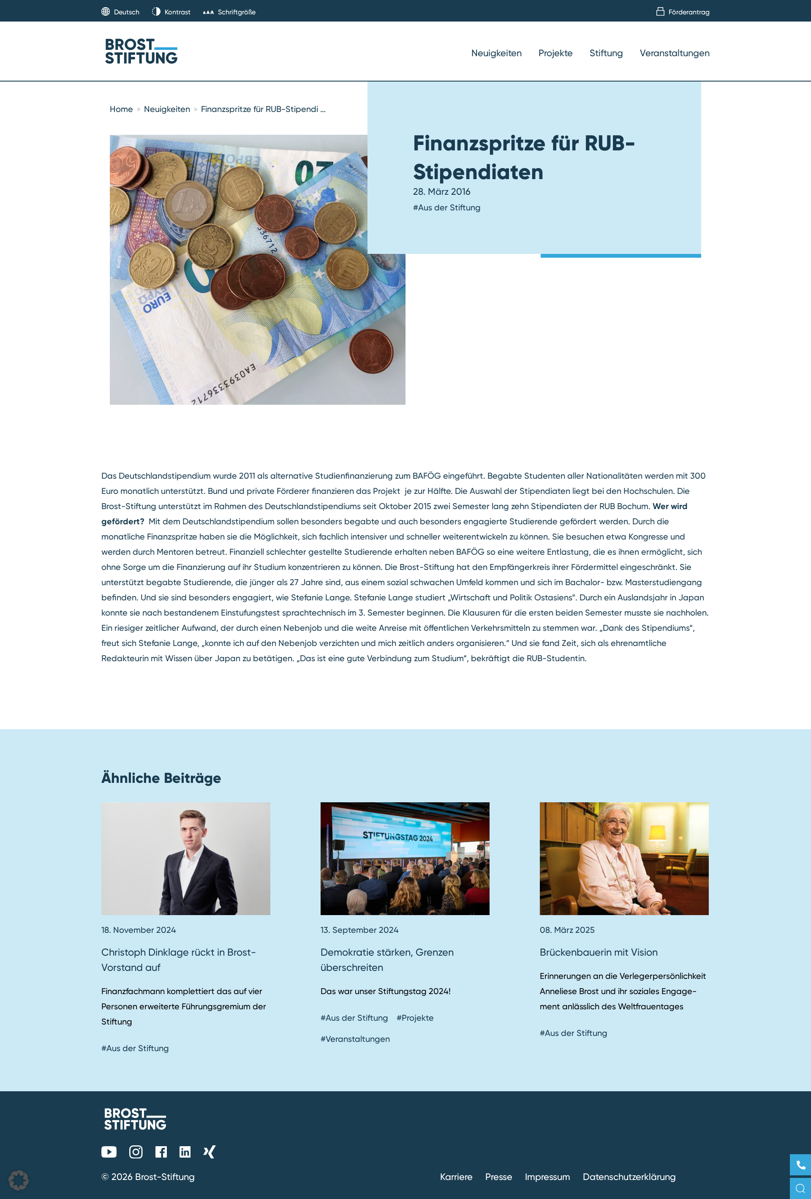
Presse (498, 1176)
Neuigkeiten (496, 52)
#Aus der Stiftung (447, 207)
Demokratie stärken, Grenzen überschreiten (387, 959)
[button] (18, 1180)
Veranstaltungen (675, 52)
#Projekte (415, 1018)
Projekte (556, 52)
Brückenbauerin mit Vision (600, 952)
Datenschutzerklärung (629, 1176)
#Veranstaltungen (355, 1039)
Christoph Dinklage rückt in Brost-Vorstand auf (178, 959)
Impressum (547, 1176)
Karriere (456, 1176)
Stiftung (606, 52)
